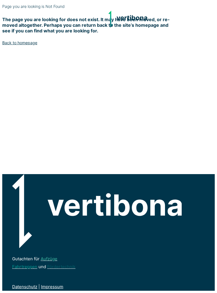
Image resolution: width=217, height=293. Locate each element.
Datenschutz (24, 286)
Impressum (52, 286)
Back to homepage (19, 42)
